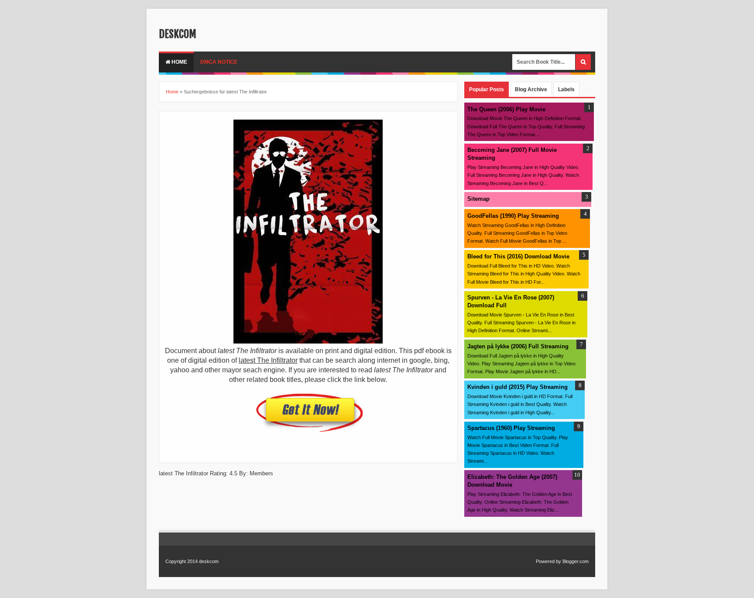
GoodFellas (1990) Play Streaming (513, 216)
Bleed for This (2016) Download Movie (518, 256)
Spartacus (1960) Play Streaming (511, 428)
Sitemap (478, 199)
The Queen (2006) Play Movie (506, 109)
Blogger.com (575, 561)
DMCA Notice (218, 62)
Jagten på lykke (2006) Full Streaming (518, 346)
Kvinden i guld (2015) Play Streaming (517, 387)
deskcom (177, 34)
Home (178, 62)
